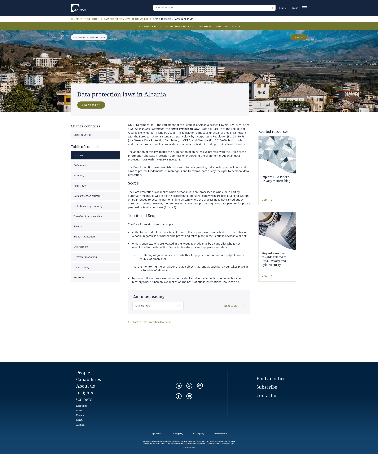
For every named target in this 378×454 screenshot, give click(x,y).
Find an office (271, 378)
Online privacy (81, 267)
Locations (81, 405)
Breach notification (84, 237)
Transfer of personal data (87, 216)
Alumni (80, 424)
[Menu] (305, 8)
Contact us (267, 395)
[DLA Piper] (78, 7)
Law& (79, 419)
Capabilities (88, 379)
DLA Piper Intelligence (85, 19)
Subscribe (266, 387)
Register (283, 8)
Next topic (230, 306)
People (83, 373)
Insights (84, 392)
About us (85, 386)
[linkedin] (179, 386)
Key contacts (80, 277)
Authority (78, 175)
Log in (295, 8)
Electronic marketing (85, 257)
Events (80, 415)
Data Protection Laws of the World (126, 19)
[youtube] (189, 396)
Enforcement (80, 247)
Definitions (79, 165)
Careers (84, 399)
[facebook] (179, 396)
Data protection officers (86, 196)
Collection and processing (87, 206)
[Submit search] (272, 8)
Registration (80, 186)
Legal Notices (185, 444)
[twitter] (189, 386)
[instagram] (200, 386)
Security (78, 226)
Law (80, 155)
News (79, 410)
